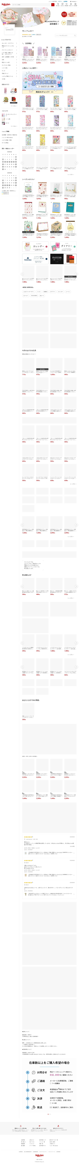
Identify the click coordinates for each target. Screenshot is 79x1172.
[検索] (52, 8)
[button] (73, 5)
